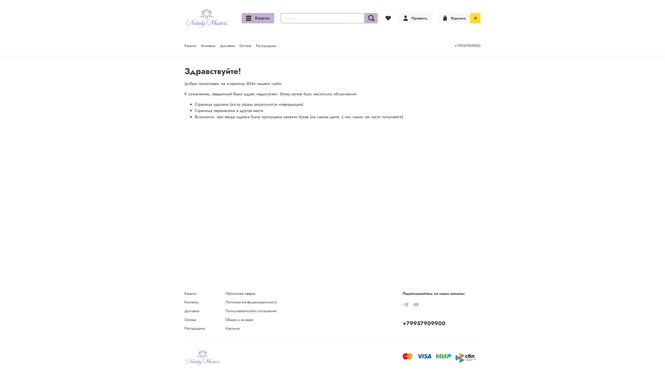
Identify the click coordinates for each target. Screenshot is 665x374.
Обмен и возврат (239, 319)
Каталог (262, 18)
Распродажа (266, 45)
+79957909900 (468, 45)
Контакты (208, 45)
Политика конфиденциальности (251, 302)
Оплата (245, 45)
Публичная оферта (240, 293)
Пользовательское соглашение (250, 310)
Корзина (232, 328)
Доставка (227, 45)
